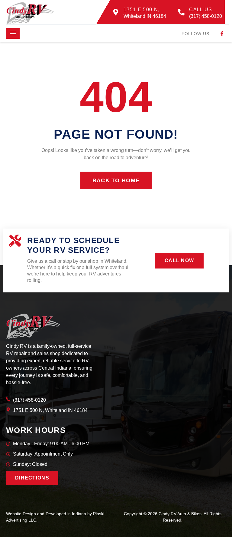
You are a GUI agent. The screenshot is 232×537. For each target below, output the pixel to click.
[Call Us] (181, 12)
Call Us (200, 9)
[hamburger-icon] (13, 33)
